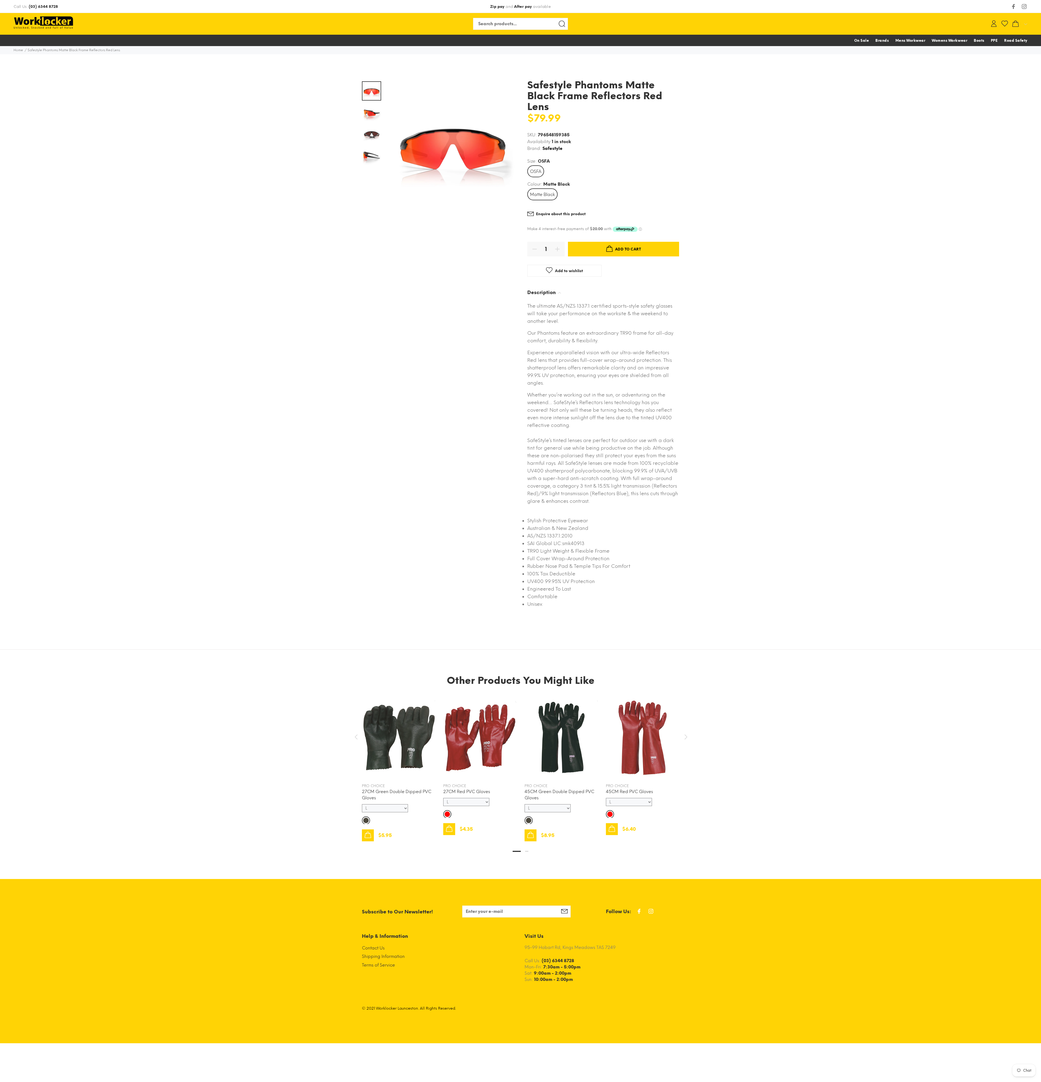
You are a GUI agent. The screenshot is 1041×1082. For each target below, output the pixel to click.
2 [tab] (526, 851)
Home (18, 50)
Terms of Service (378, 965)
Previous (356, 737)
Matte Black (542, 194)
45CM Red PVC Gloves (629, 791)
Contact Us (373, 948)
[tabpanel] (398, 763)
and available (520, 6)
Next (685, 737)
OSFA (535, 171)
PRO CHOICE (373, 786)
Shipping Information (383, 956)
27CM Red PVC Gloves (466, 791)
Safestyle (552, 148)
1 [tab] (517, 851)
